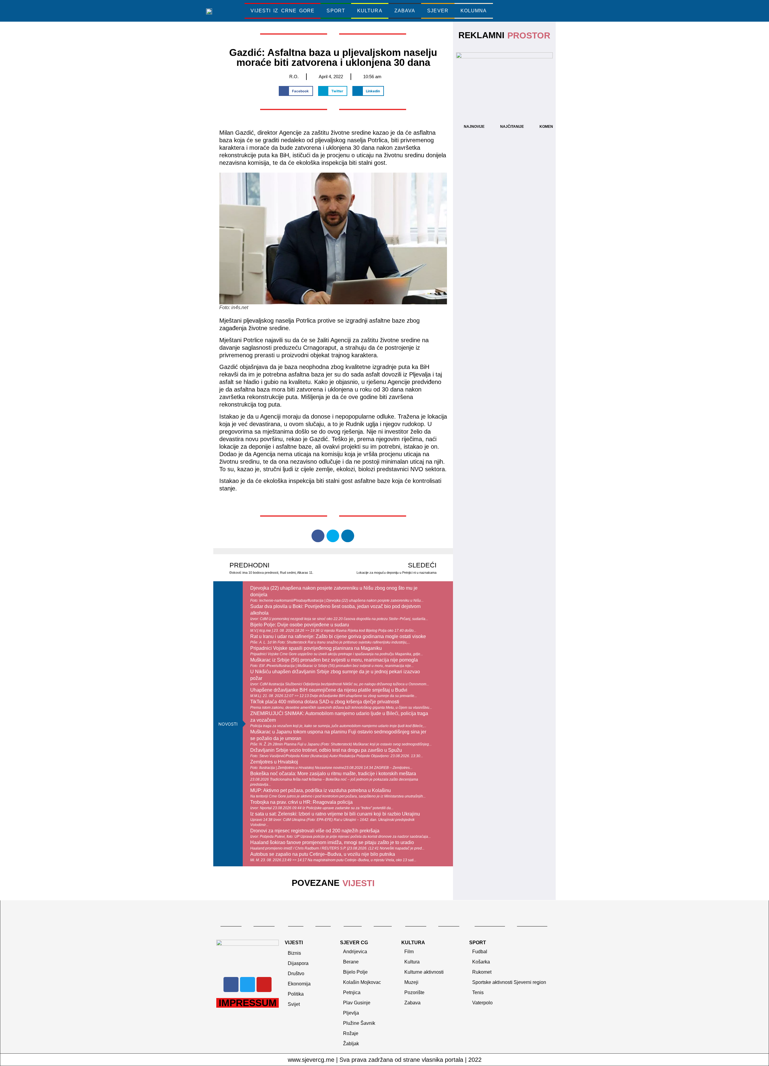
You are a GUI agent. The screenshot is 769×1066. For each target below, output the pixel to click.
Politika (296, 994)
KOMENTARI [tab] (550, 126)
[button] (527, 11)
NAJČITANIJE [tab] (512, 126)
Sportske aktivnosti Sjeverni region (509, 982)
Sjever (437, 10)
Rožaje (350, 1033)
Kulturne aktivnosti (424, 972)
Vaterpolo (482, 1002)
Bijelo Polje (355, 972)
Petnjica (351, 992)
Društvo (296, 973)
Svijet (294, 1004)
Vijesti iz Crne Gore (283, 10)
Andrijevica (355, 951)
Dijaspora (298, 963)
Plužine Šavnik (359, 1023)
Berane (351, 961)
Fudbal (479, 951)
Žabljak (351, 1043)
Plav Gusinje (356, 1002)
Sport (336, 10)
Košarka (481, 961)
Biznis (294, 953)
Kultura (369, 10)
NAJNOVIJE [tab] (474, 126)
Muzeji (411, 982)
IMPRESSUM (248, 1002)
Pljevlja (351, 1012)
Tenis (478, 992)
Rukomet (481, 972)
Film (409, 951)
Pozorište (414, 992)
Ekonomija (299, 983)
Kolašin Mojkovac (362, 982)
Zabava (404, 10)
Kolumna (473, 10)
